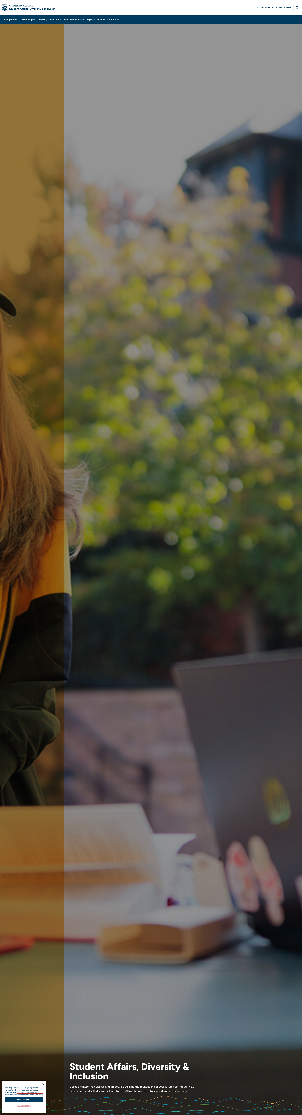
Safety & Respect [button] (73, 19)
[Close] (43, 1084)
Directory (265, 8)
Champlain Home (283, 8)
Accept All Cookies (24, 1099)
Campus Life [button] (11, 19)
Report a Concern (96, 19)
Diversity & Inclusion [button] (48, 19)
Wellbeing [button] (27, 19)
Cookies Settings (24, 1106)
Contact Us (113, 19)
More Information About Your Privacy (30, 1095)
